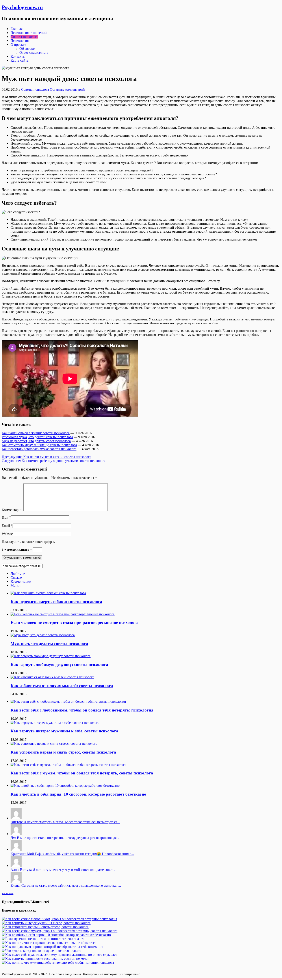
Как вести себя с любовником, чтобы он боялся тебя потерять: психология (82, 710)
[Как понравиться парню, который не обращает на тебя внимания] (52, 947)
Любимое (18, 573)
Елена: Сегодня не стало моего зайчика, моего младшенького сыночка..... (66, 885)
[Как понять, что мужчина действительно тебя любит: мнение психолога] (58, 962)
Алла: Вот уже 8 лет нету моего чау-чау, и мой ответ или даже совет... (63, 869)
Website (7, 534)
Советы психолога (24, 37)
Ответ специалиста (33, 52)
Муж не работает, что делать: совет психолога (36, 441)
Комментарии (21, 581)
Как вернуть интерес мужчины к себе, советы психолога (64, 731)
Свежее (16, 577)
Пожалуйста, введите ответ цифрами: (30, 542)
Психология (20, 40)
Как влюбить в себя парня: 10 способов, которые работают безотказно (78, 794)
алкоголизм (7, 893)
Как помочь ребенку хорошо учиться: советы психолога (54, 461)
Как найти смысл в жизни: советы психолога (36, 433)
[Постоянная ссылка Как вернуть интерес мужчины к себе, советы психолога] (55, 722)
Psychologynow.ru (22, 7)
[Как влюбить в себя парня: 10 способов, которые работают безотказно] (56, 935)
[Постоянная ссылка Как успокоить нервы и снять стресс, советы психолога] (54, 743)
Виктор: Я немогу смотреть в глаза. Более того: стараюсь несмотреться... (65, 822)
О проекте (18, 44)
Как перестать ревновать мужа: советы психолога (39, 449)
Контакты (18, 56)
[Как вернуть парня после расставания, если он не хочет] (45, 958)
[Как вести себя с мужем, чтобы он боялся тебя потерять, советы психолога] (59, 931)
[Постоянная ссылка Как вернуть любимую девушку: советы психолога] (51, 656)
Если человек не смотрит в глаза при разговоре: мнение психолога (75, 622)
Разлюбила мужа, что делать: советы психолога (37, 437)
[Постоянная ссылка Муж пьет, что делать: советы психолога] (43, 635)
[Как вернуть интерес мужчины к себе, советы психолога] (46, 923)
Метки (15, 585)
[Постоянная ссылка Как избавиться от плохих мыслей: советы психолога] (52, 677)
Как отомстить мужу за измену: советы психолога (39, 445)
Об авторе (27, 48)
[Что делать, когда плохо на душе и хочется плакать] (41, 950)
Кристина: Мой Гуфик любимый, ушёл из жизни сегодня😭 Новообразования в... (72, 854)
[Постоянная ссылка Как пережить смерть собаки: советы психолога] (48, 593)
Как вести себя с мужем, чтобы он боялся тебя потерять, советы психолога (82, 773)
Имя (5, 517)
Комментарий (12, 510)
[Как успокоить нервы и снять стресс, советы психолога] (45, 927)
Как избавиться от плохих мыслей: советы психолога (62, 685)
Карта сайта (19, 60)
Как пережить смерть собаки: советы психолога (56, 601)
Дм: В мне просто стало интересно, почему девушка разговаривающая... (65, 838)
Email (6, 526)
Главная (16, 29)
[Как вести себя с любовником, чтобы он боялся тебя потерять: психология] (59, 919)
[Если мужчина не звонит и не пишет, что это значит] (43, 939)
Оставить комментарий (67, 89)
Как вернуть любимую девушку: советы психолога (59, 664)
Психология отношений (29, 33)
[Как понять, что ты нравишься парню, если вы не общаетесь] (49, 943)
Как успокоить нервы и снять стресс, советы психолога (63, 752)
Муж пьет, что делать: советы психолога (49, 643)
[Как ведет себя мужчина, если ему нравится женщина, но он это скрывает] (59, 954)
